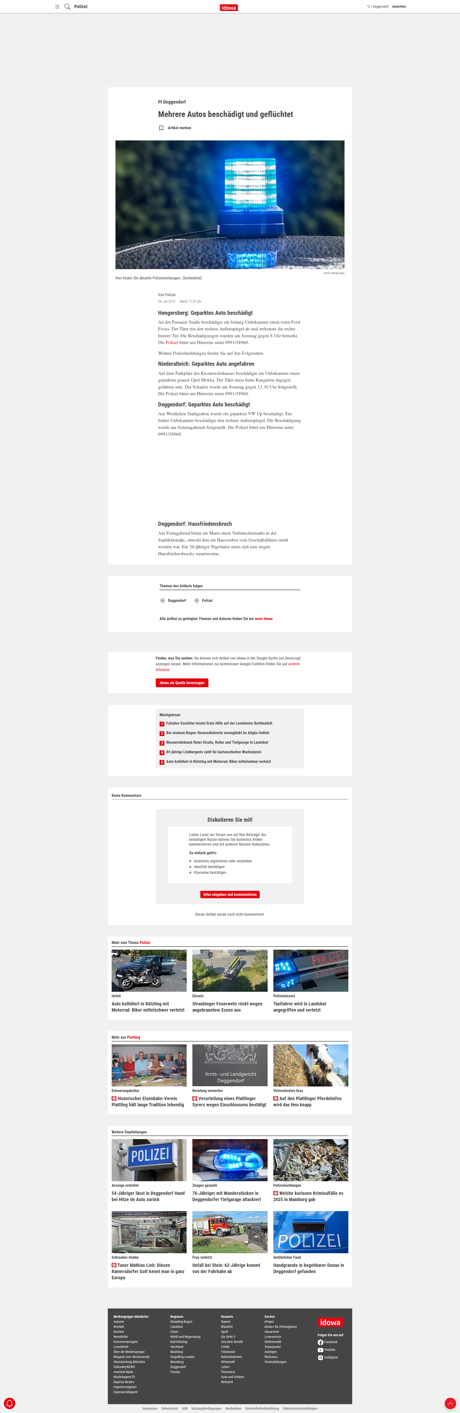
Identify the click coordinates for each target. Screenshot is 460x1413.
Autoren (119, 1322)
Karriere (119, 1332)
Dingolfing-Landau (182, 1357)
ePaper (269, 1322)
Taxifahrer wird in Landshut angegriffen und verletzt (299, 1007)
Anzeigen (270, 1352)
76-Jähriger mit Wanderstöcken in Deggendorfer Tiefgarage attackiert (226, 1196)
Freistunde (228, 1352)
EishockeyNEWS (124, 1367)
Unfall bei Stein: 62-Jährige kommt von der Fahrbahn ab (226, 1268)
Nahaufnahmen (231, 1357)
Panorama (228, 1372)
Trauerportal (272, 1347)
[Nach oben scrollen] (450, 1403)
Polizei (80, 6)
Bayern (225, 1322)
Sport (224, 1332)
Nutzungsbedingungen (206, 1408)
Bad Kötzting (178, 1342)
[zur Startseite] (332, 1320)
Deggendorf (177, 600)
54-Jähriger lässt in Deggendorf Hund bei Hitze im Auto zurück (148, 1196)
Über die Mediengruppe (129, 1352)
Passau (175, 1372)
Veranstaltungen (275, 1362)
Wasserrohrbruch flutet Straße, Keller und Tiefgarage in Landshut (217, 742)
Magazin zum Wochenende (132, 1357)
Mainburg (176, 1352)
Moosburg (177, 1362)
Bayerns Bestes (124, 1382)
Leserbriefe (121, 1347)
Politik (225, 1347)
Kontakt (119, 1327)
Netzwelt (227, 1382)
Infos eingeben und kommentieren (230, 894)
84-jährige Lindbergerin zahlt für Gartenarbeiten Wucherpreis (213, 752)
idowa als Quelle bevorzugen (182, 683)
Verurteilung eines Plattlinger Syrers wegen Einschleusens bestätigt (229, 1102)
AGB (185, 1408)
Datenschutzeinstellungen (300, 1408)
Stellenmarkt (272, 1342)
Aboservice (271, 1332)
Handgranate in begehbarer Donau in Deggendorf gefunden (308, 1268)
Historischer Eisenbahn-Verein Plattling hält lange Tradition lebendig (148, 1102)
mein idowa (264, 618)
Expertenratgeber (125, 1387)
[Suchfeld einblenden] (67, 6)
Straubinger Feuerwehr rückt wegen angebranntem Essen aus (227, 1007)
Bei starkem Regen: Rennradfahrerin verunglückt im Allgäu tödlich (217, 733)
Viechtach (177, 1347)
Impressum (150, 1408)
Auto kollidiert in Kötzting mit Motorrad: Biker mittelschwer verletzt (218, 761)
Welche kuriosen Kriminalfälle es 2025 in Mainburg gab (308, 1196)
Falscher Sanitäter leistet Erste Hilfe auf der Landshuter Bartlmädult (219, 723)
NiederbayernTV (124, 1377)
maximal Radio (123, 1372)
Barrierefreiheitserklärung (262, 1408)
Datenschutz (169, 1408)
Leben (225, 1367)
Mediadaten (233, 1408)
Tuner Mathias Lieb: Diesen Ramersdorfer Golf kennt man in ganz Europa (148, 1271)
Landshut (176, 1327)
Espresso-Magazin (126, 1392)
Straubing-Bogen (181, 1322)
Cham (174, 1332)
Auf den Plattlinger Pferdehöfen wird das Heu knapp (307, 1102)
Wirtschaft (228, 1362)
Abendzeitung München (129, 1362)
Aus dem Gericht (232, 1342)
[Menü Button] (57, 6)
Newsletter (121, 1337)
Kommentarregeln (126, 1342)
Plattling (133, 1037)
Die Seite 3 (228, 1337)
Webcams (271, 1357)
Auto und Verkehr (232, 1377)
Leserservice (272, 1337)
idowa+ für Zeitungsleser (280, 1327)
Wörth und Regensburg (185, 1337)
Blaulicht (227, 1327)
